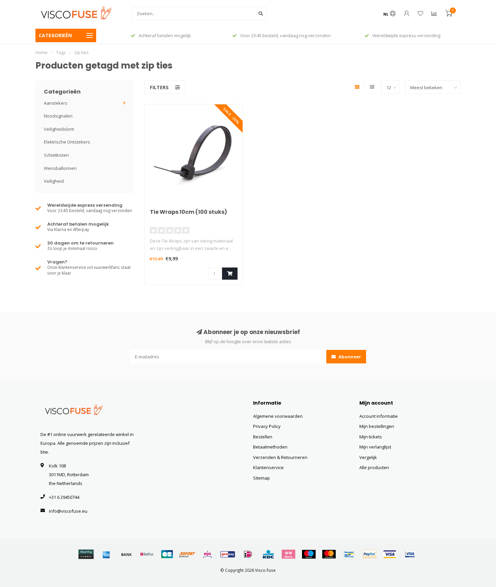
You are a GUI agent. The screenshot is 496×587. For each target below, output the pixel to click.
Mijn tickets (370, 437)
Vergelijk (368, 457)
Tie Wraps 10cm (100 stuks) (188, 212)
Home (41, 52)
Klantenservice (268, 467)
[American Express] (106, 554)
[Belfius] (146, 554)
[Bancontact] (349, 554)
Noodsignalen (58, 116)
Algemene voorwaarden (278, 416)
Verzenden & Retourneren (280, 457)
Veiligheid (54, 181)
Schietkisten (56, 155)
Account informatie (378, 416)
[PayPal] (369, 554)
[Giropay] (227, 554)
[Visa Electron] (410, 554)
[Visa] (389, 554)
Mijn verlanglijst (375, 447)
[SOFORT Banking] (187, 554)
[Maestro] (308, 554)
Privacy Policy (267, 426)
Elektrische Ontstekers (67, 142)
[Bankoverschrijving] (126, 554)
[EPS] (207, 554)
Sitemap (261, 478)
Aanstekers (55, 103)
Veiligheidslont (59, 129)
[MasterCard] (329, 554)
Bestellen (262, 437)
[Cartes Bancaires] (167, 554)
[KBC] (268, 554)
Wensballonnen (60, 168)
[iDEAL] (248, 554)
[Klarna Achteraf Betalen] (288, 554)
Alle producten (374, 467)
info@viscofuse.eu (68, 511)
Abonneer (349, 357)
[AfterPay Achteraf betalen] (86, 554)
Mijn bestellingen (376, 426)
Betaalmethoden (270, 447)
